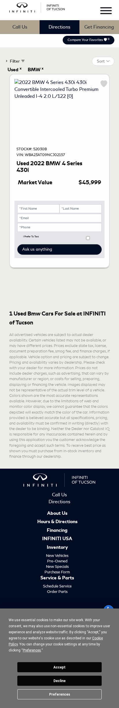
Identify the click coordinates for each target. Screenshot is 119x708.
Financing (57, 530)
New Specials (57, 566)
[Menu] (106, 11)
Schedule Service (57, 586)
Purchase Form (57, 572)
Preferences (59, 694)
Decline (59, 681)
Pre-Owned (57, 561)
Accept (59, 667)
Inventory (57, 547)
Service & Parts (57, 578)
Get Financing (99, 27)
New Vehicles (57, 555)
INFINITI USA (57, 539)
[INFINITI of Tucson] (37, 6)
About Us (57, 513)
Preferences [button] (32, 650)
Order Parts (57, 591)
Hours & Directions (57, 522)
